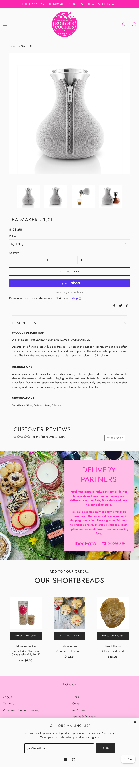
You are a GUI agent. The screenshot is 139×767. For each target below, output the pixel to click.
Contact (76, 703)
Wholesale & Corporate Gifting (21, 710)
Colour (13, 236)
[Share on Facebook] (113, 305)
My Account (79, 710)
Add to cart (69, 271)
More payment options (69, 292)
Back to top (69, 684)
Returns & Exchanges (84, 716)
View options (26, 635)
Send (105, 748)
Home (12, 46)
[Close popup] (135, 722)
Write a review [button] (114, 438)
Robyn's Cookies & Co (26, 645)
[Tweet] (120, 305)
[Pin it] (126, 305)
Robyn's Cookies (69, 645)
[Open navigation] (5, 24)
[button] (28, 196)
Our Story (8, 703)
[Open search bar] (124, 24)
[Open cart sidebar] (134, 24)
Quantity (14, 253)
